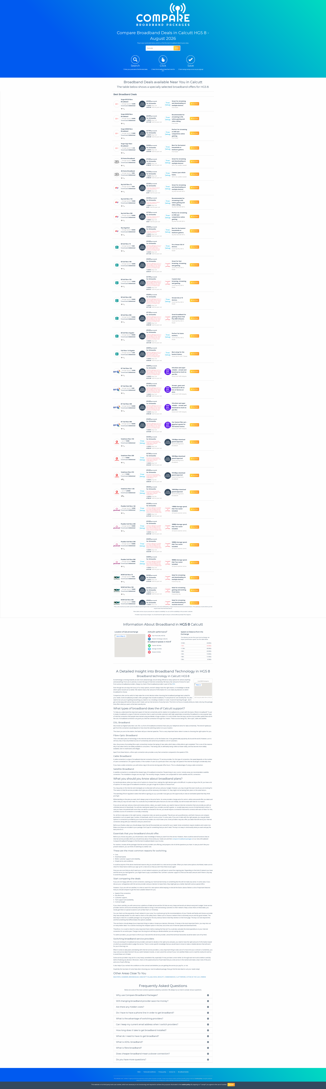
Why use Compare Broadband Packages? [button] (137, 995)
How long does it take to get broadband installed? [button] (141, 1030)
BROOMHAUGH (134, 977)
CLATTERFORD (181, 977)
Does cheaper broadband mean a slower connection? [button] (143, 1053)
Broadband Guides (183, 1071)
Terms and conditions (149, 1071)
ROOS (155, 977)
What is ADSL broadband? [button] (129, 1042)
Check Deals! (176, 48)
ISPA (173, 684)
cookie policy (186, 1084)
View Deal (195, 103)
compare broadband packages (182, 839)
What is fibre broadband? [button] (129, 1048)
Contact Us (172, 1071)
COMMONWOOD (170, 977)
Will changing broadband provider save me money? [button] (142, 1001)
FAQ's (139, 1071)
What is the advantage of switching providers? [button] (139, 1018)
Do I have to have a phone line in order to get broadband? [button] (145, 1012)
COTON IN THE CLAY (193, 977)
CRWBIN (203, 977)
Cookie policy (198, 1078)
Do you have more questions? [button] (131, 1059)
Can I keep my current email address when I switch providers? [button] (147, 1024)
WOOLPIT (161, 977)
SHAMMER (124, 977)
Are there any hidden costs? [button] (130, 1007)
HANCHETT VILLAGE (146, 977)
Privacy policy (162, 1071)
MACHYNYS (117, 977)
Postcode (150, 48)
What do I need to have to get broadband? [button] (137, 1036)
